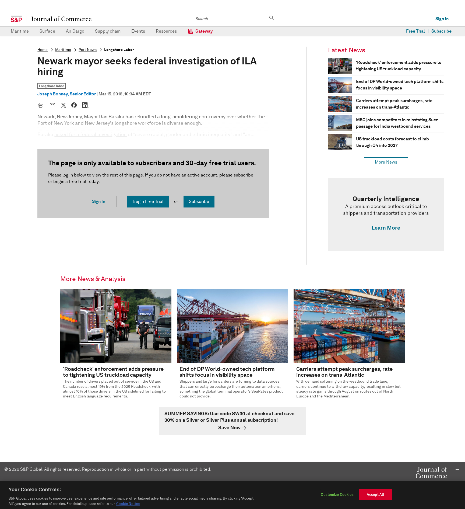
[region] (232, 495)
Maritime (20, 31)
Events (138, 31)
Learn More (386, 227)
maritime (63, 49)
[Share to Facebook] (74, 105)
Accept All (375, 495)
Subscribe (441, 31)
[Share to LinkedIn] (85, 105)
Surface (47, 31)
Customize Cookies (337, 495)
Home (42, 49)
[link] (386, 214)
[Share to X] (63, 105)
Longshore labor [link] (51, 86)
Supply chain (108, 31)
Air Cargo (75, 31)
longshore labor (119, 49)
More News (386, 162)
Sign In (442, 18)
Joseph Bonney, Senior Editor (66, 93)
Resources (166, 31)
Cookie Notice (128, 503)
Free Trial (415, 31)
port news (88, 49)
